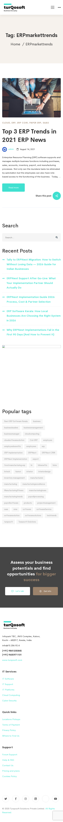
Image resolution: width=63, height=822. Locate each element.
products (28, 503)
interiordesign (44, 471)
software (27, 509)
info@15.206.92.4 (10, 645)
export (36, 459)
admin (11, 149)
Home (15, 44)
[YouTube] (55, 798)
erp (43, 446)
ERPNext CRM (48, 452)
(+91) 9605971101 (12, 654)
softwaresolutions (33, 515)
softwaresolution (11, 515)
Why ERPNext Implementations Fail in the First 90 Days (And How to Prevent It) (33, 332)
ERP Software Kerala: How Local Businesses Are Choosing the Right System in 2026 (34, 316)
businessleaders (11, 427)
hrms (55, 465)
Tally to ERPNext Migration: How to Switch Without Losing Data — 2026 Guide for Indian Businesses (34, 264)
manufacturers (36, 478)
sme (15, 509)
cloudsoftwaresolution (14, 440)
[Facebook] (15, 798)
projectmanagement (46, 503)
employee (47, 440)
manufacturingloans (37, 490)
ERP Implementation (13, 452)
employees (31, 446)
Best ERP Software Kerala (16, 421)
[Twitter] (5, 798)
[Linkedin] (35, 798)
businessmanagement (33, 427)
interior (30, 471)
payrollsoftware (11, 503)
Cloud (6, 122)
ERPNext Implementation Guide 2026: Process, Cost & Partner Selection (31, 299)
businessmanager (11, 434)
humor (18, 471)
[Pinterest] (45, 798)
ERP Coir (22, 122)
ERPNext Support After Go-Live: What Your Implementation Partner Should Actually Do (31, 283)
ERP (14, 122)
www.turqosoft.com (12, 660)
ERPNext (32, 452)
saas (6, 509)
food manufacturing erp (14, 465)
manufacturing (10, 484)
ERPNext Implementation (15, 459)
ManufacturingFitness (13, 490)
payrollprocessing (36, 496)
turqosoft (8, 522)
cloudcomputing (32, 434)
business (37, 421)
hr (31, 465)
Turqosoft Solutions (27, 522)
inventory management (14, 478)
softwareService (44, 509)
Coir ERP (34, 440)
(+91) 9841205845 (12, 650)
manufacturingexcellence (34, 484)
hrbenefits (42, 465)
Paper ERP (35, 122)
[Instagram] (25, 798)
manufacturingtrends (13, 496)
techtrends (52, 515)
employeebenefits (12, 446)
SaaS (46, 122)
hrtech (7, 471)
